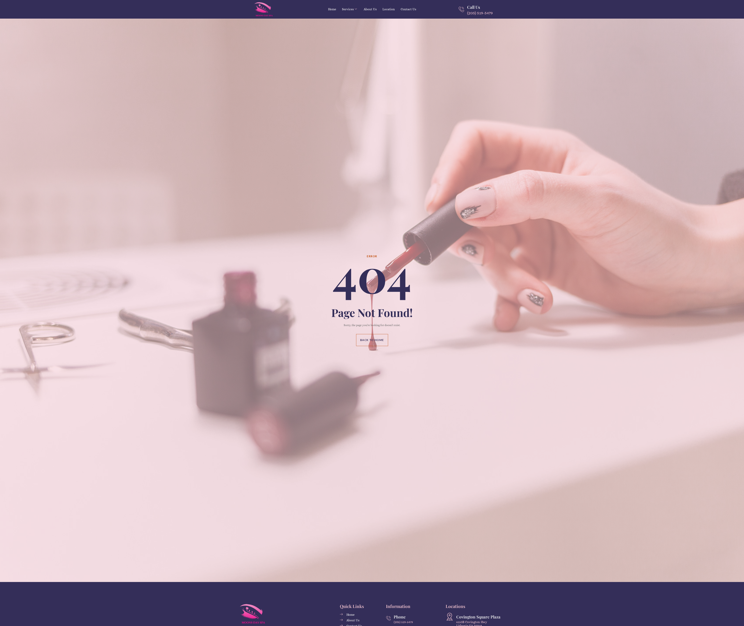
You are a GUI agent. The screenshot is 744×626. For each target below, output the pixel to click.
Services (348, 9)
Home (332, 9)
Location (388, 9)
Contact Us (408, 9)
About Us (370, 9)
